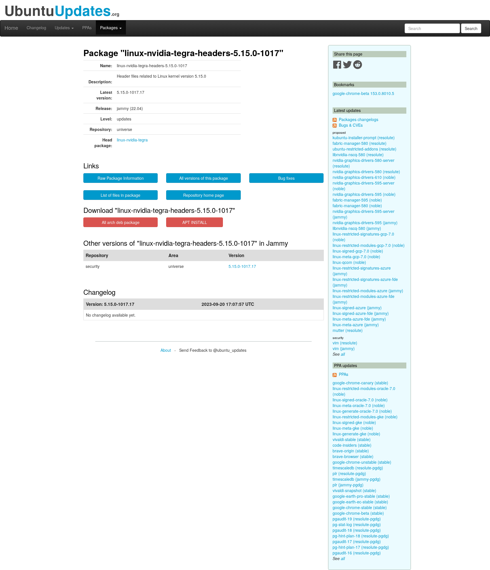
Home (11, 27)
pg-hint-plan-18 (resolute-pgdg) (361, 536)
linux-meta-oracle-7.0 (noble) (359, 405)
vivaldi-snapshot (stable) (354, 490)
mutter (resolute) (348, 330)
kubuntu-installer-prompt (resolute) (364, 137)
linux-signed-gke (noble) (354, 422)
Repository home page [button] (203, 195)
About (165, 350)
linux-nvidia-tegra (132, 140)
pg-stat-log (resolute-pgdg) (357, 524)
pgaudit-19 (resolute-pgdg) (357, 519)
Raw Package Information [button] (121, 178)
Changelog (36, 27)
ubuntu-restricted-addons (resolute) (364, 149)
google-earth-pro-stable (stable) (361, 496)
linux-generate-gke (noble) (356, 433)
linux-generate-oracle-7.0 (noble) (362, 411)
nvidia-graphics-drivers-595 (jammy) (365, 222)
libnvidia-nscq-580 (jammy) (357, 228)
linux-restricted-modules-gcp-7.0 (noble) (369, 245)
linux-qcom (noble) (349, 262)
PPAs (87, 27)
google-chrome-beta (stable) (358, 513)
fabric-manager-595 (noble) (357, 200)
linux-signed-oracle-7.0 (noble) (360, 399)
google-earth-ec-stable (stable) (360, 502)
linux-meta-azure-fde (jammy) (359, 319)
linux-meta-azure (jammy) (356, 324)
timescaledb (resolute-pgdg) (358, 468)
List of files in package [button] (120, 195)
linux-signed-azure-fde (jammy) (361, 313)
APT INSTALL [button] (194, 222)
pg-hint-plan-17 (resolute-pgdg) (361, 547)
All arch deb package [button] (121, 222)
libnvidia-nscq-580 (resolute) (358, 154)
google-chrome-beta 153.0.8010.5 (363, 93)
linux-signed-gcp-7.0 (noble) (358, 251)
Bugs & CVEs (351, 125)
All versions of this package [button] (203, 178)
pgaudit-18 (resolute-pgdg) (357, 530)
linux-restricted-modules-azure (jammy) (368, 290)
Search (471, 28)
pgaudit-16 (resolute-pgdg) (357, 553)
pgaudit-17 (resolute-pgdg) (357, 541)
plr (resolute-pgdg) (349, 473)
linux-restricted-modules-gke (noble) (365, 416)
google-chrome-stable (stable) (360, 507)
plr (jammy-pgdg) (348, 485)
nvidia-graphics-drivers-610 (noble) (364, 177)
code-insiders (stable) (352, 445)
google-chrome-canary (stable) (360, 382)
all (343, 354)
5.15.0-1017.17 (242, 266)
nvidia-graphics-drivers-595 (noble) (364, 194)
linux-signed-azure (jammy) (357, 307)
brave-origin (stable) (351, 451)
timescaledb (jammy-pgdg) (357, 479)
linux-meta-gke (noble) (353, 428)
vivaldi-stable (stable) (352, 439)
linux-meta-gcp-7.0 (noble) (356, 256)
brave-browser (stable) (353, 456)
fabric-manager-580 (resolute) (359, 143)
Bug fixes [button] (286, 178)
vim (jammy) (344, 348)
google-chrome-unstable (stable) (362, 462)
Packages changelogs (358, 119)
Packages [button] (109, 27)
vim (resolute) (345, 343)
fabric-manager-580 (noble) (357, 205)
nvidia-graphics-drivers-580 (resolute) (366, 171)
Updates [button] (63, 27)
